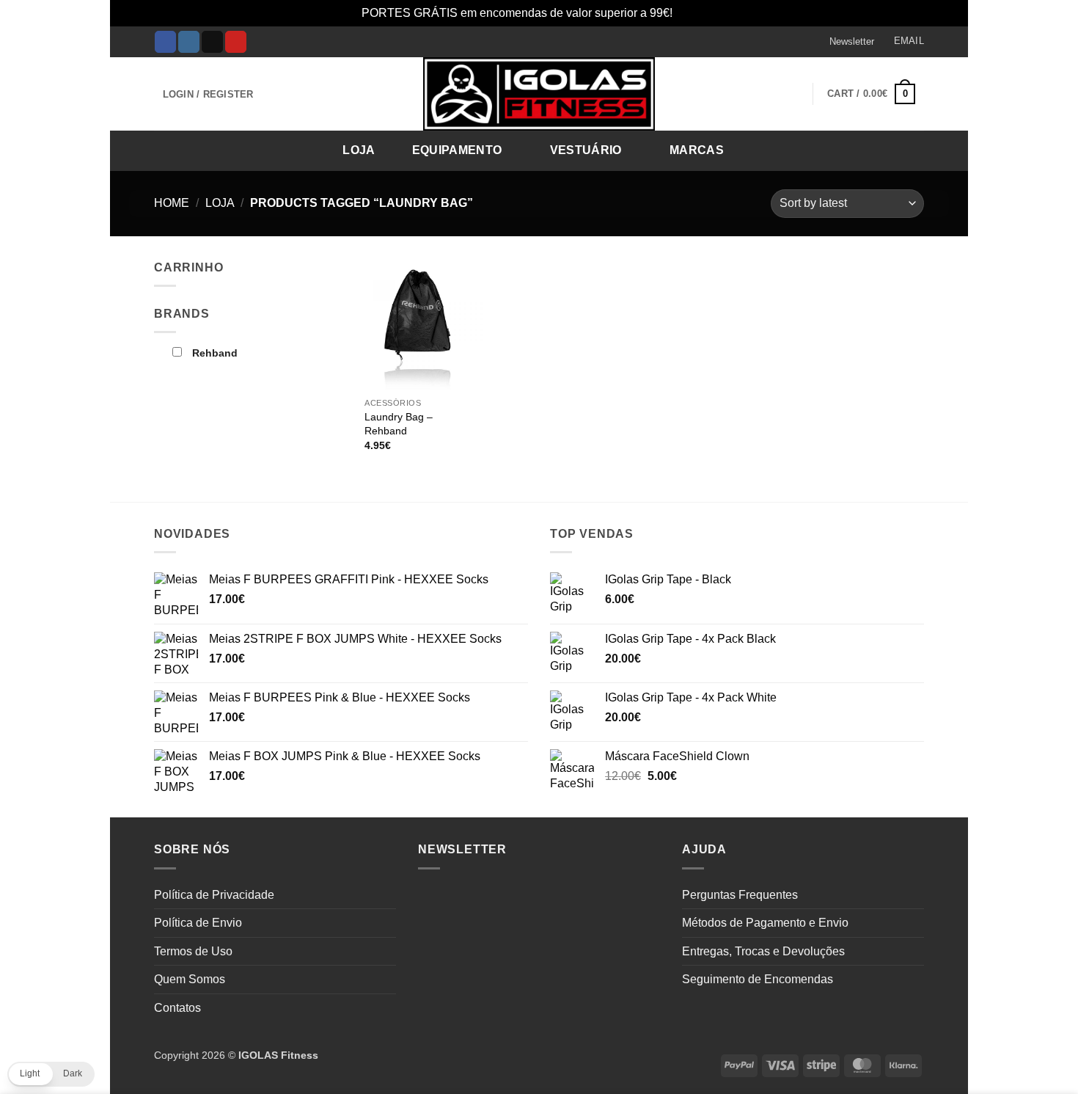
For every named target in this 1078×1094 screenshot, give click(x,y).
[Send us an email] (212, 42)
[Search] (908, 149)
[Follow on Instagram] (188, 42)
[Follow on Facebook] (165, 42)
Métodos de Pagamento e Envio (765, 922)
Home (171, 203)
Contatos (177, 1008)
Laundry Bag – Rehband (398, 424)
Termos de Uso (193, 951)
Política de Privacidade (214, 895)
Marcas (697, 150)
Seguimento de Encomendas (757, 979)
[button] (845, 41)
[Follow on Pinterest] (235, 42)
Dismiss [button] (696, 13)
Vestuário (586, 150)
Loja (358, 150)
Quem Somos (189, 979)
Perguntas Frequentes (740, 895)
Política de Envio (198, 922)
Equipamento (457, 150)
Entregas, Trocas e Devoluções (763, 951)
